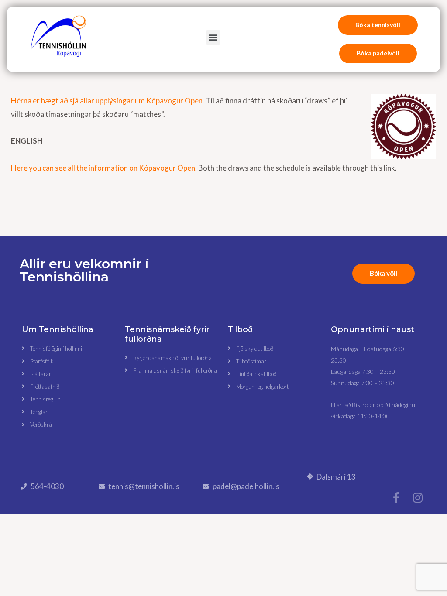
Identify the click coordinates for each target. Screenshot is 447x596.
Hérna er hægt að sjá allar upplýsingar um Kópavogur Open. (107, 100)
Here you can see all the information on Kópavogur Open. (104, 167)
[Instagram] (418, 497)
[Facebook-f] (396, 497)
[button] (213, 37)
